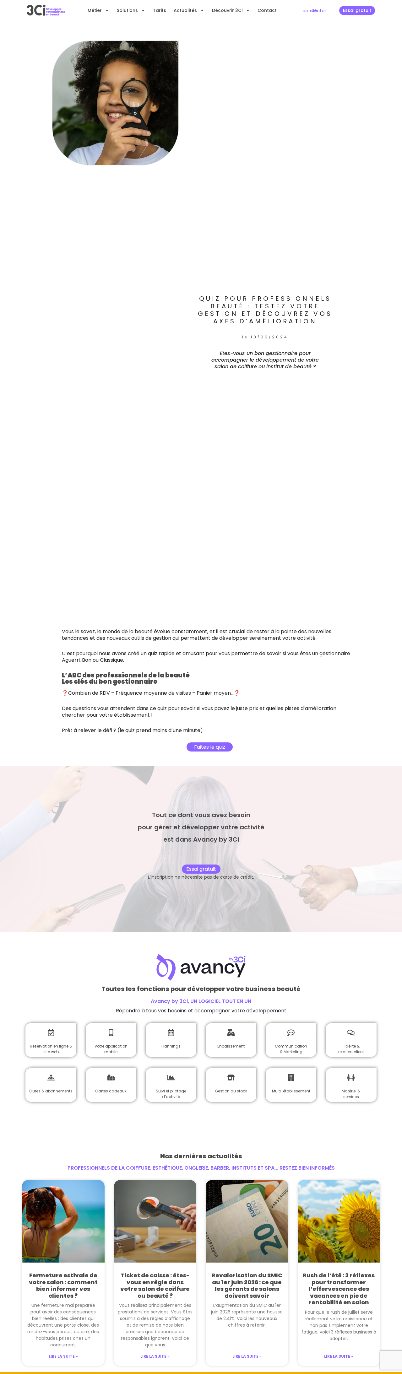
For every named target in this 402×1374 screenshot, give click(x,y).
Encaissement (231, 1046)
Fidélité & (351, 1046)
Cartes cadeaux (111, 1091)
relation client (351, 1051)
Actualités (185, 10)
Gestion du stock (231, 1091)
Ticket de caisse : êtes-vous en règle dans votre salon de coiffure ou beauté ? (155, 1285)
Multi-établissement (291, 1091)
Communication (291, 1046)
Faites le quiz (209, 747)
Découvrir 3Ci (227, 10)
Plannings (171, 1046)
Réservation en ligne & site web (51, 1048)
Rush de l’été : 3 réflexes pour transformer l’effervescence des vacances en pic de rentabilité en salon (339, 1288)
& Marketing (291, 1051)
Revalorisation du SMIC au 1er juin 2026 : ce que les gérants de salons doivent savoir (247, 1285)
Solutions (127, 10)
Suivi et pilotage (171, 1091)
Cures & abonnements (51, 1091)
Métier (95, 10)
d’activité (171, 1096)
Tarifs (159, 10)
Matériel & (351, 1091)
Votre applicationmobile (111, 1048)
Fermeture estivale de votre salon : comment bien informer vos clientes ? (63, 1285)
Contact (267, 10)
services (351, 1096)
